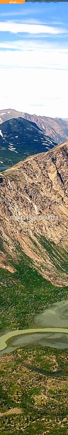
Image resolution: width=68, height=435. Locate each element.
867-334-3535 (43, 0)
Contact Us (55, 2)
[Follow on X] (56, 1)
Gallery (40, 2)
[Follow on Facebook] (54, 1)
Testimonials (47, 2)
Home (28, 2)
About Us (34, 2)
